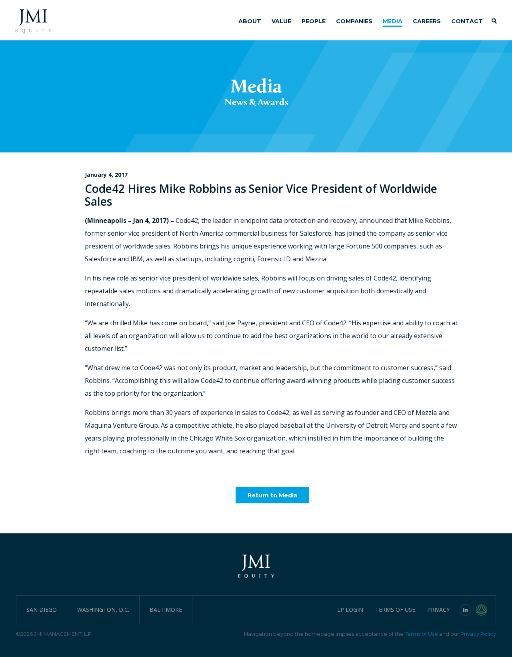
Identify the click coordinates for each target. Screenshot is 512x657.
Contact (467, 21)
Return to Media (272, 495)
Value (281, 21)
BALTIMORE (166, 609)
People (314, 21)
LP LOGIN (350, 609)
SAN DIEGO (41, 609)
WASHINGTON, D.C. (103, 609)
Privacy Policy (478, 634)
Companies (354, 21)
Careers (427, 21)
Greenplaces (486, 610)
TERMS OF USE (395, 609)
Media (392, 21)
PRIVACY (438, 609)
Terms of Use (421, 634)
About (249, 21)
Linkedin (466, 610)
